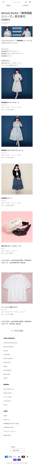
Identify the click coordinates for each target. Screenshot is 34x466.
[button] (3, 2)
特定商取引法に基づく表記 (11, 423)
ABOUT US (6, 419)
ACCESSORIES (7, 370)
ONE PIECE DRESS (8, 347)
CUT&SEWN (6, 354)
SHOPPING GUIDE (8, 427)
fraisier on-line (14, 463)
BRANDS (8, 5)
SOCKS (5, 366)
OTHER (5, 378)
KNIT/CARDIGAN (8, 358)
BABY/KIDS (6, 374)
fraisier (5, 405)
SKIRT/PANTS (7, 362)
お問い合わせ (7, 435)
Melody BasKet (7, 393)
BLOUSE (5, 350)
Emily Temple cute (8, 389)
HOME (5, 416)
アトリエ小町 (7, 397)
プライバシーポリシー (9, 431)
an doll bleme (7, 401)
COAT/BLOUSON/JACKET (10, 343)
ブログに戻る (18, 331)
